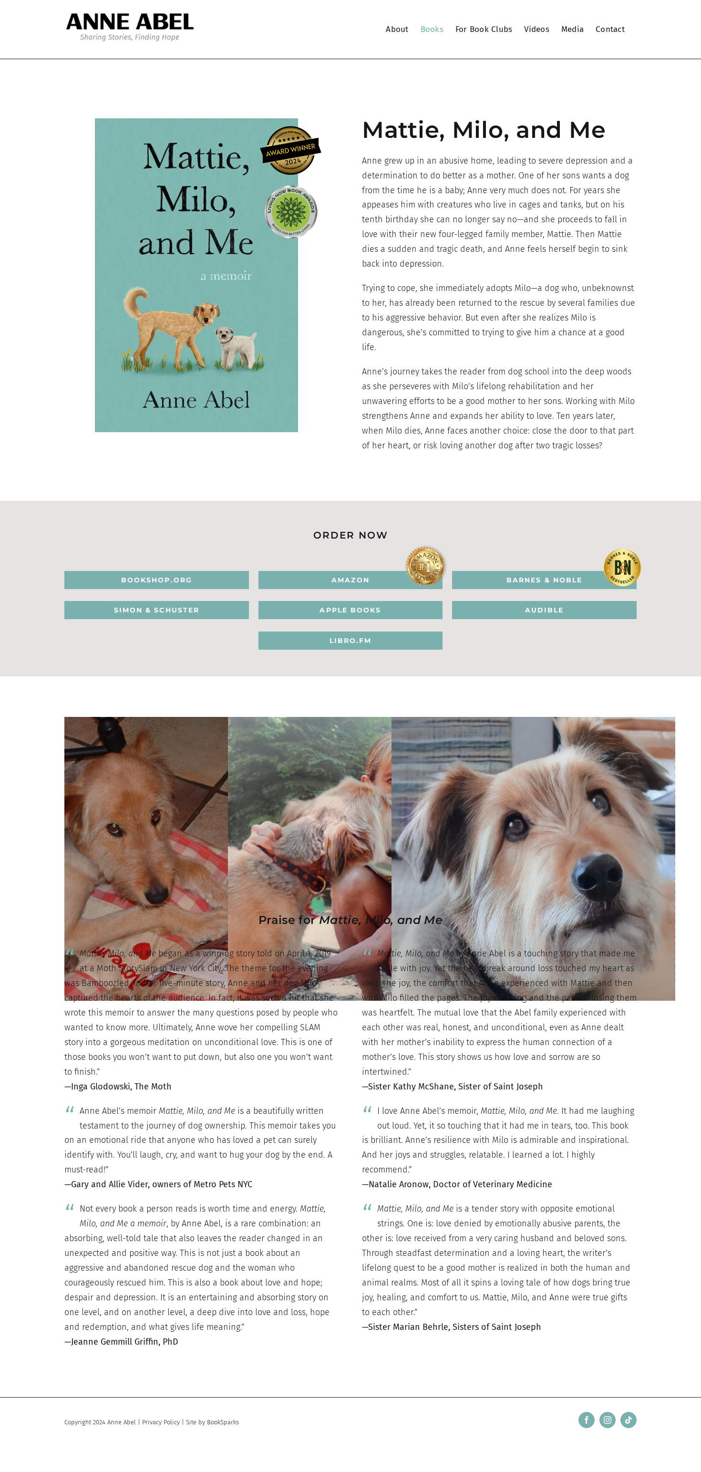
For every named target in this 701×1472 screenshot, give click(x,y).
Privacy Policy (161, 1422)
